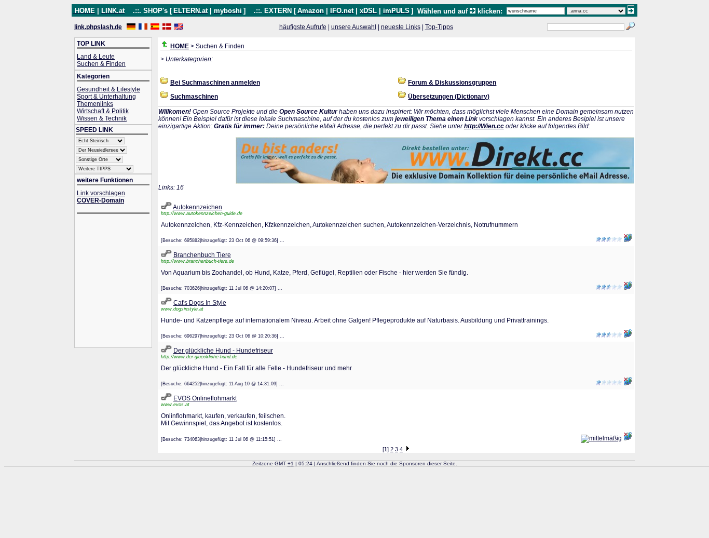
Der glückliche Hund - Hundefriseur (223, 350)
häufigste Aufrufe (302, 27)
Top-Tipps (439, 27)
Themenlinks (95, 103)
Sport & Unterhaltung (106, 96)
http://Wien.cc (484, 126)
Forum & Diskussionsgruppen (452, 82)
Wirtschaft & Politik (103, 111)
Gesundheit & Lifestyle (108, 89)
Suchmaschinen (194, 96)
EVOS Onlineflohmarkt (205, 398)
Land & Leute (96, 56)
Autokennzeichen (197, 207)
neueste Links (400, 27)
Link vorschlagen (101, 193)
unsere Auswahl (353, 27)
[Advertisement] (118, 281)
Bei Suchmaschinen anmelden (215, 82)
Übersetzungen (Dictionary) (448, 96)
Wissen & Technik (102, 118)
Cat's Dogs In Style (199, 302)
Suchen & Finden (101, 64)
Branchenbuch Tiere (202, 255)
